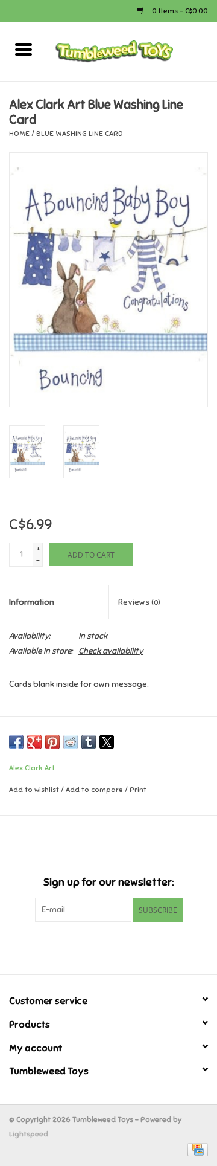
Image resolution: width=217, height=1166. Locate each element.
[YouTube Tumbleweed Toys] (108, 946)
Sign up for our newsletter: (108, 882)
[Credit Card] (195, 1149)
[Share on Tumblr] (88, 742)
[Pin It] (52, 742)
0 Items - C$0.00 (179, 11)
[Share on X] (106, 742)
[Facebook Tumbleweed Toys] (87, 946)
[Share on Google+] (34, 742)
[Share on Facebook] (16, 742)
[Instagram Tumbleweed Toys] (129, 946)
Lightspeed (28, 1134)
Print (138, 789)
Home (19, 133)
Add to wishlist (35, 789)
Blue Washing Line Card (79, 133)
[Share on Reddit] (70, 742)
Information (31, 602)
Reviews (139, 602)
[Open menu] (23, 49)
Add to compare (95, 789)
